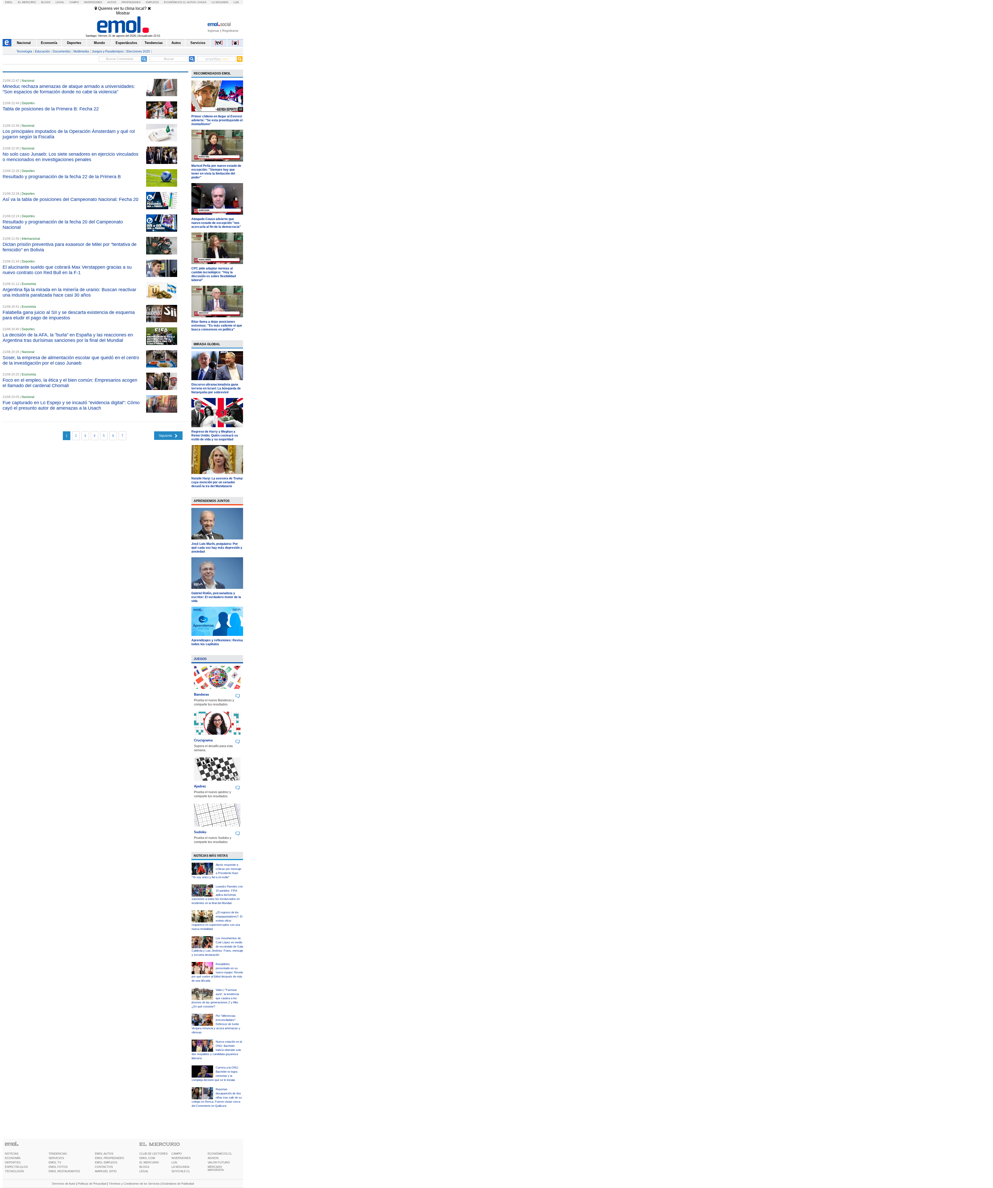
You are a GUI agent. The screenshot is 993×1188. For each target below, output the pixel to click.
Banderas (201, 694)
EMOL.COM (147, 1158)
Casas (201, 2)
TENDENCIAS (58, 1153)
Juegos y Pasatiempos (108, 51)
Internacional (31, 238)
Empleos (152, 2)
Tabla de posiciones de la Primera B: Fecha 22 (51, 108)
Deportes (74, 43)
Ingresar (213, 31)
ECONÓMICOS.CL (220, 1153)
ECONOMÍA (12, 1158)
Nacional (24, 43)
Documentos (62, 51)
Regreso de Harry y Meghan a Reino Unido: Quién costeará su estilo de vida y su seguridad (214, 435)
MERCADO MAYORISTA (216, 1168)
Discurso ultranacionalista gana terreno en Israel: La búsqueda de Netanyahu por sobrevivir (216, 388)
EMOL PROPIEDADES (109, 1158)
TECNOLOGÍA (14, 1171)
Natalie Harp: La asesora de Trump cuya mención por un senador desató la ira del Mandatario (217, 482)
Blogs (45, 2)
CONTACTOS (104, 1166)
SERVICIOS (56, 1158)
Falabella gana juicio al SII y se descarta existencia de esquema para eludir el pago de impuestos (69, 315)
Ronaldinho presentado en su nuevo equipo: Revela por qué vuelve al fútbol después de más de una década (217, 972)
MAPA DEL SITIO (106, 1171)
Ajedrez (200, 786)
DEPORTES (12, 1162)
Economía (49, 43)
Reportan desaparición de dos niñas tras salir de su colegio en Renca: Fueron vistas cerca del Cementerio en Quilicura (217, 1097)
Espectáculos (126, 43)
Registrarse (230, 31)
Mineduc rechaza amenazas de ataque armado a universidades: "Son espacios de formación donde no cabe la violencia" (69, 89)
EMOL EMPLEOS (106, 1162)
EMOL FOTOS (58, 1166)
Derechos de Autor (64, 1183)
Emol (9, 2)
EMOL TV (55, 1162)
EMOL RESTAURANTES (64, 1171)
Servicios (197, 43)
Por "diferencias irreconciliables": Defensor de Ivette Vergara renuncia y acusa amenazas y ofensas (216, 1024)
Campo (74, 2)
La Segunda (220, 2)
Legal (60, 2)
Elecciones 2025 (138, 51)
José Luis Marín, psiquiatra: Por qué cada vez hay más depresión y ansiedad (216, 547)
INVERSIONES (181, 1158)
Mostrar (123, 13)
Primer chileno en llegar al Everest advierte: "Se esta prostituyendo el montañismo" (217, 120)
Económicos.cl (175, 2)
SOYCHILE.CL (180, 1171)
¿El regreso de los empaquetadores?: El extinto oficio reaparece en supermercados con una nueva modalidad (217, 920)
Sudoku (200, 832)
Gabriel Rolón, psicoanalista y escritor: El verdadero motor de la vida (216, 597)
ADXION (213, 1158)
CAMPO (176, 1153)
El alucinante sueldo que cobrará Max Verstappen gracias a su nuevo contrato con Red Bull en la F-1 (67, 270)
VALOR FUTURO (219, 1162)
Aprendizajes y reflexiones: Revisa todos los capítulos (217, 642)
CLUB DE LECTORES (153, 1153)
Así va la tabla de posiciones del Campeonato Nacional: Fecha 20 (70, 199)
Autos (111, 2)
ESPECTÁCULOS (16, 1166)
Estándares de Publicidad (178, 1183)
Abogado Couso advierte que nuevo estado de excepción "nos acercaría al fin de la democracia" (216, 223)
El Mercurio (27, 2)
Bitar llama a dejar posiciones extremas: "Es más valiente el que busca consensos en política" (216, 325)
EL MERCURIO (149, 1162)
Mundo (99, 43)
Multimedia (81, 51)
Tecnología (24, 51)
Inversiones (93, 2)
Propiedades (131, 2)
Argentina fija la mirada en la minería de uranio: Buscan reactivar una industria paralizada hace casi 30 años (69, 292)
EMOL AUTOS (104, 1153)
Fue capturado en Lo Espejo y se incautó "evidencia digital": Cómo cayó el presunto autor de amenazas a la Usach (71, 405)
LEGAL (143, 1171)
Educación (42, 51)
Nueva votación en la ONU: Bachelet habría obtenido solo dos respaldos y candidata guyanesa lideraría (217, 1050)
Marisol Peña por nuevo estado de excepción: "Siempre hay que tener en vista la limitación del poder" (216, 171)
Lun (236, 2)
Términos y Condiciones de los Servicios (134, 1183)
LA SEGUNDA (180, 1166)
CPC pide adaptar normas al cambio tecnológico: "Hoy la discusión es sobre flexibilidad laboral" (213, 274)
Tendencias (154, 43)
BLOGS (144, 1166)
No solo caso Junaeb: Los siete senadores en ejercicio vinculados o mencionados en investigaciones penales (70, 157)
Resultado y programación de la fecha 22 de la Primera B (62, 176)
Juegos (200, 659)
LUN (174, 1162)
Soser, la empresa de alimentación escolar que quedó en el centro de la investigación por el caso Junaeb (71, 360)
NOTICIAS (11, 1153)
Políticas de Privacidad (92, 1183)
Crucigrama (203, 740)
